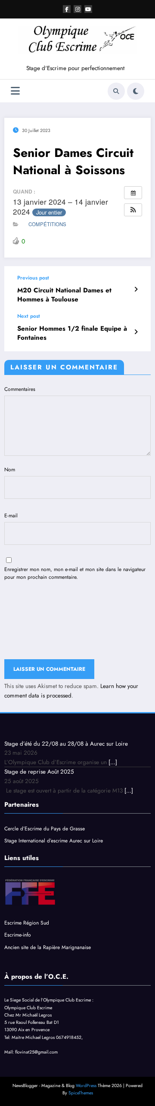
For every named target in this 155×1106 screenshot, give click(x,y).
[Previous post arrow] (136, 289)
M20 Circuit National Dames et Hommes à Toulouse (64, 295)
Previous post (33, 278)
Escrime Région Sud (26, 923)
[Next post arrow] (136, 332)
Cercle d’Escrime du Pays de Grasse (44, 829)
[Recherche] (116, 91)
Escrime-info (17, 935)
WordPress (86, 1085)
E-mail (11, 515)
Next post (28, 316)
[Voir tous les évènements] (133, 192)
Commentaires (19, 389)
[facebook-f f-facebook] (67, 9)
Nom (9, 469)
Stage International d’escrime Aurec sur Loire (54, 841)
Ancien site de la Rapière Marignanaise (47, 947)
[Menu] (15, 91)
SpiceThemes (80, 1093)
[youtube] (88, 9)
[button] (133, 210)
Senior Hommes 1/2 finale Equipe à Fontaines (72, 333)
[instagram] (77, 9)
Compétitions (47, 224)
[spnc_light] (135, 91)
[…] (112, 762)
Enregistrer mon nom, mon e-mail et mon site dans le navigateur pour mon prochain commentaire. (75, 573)
